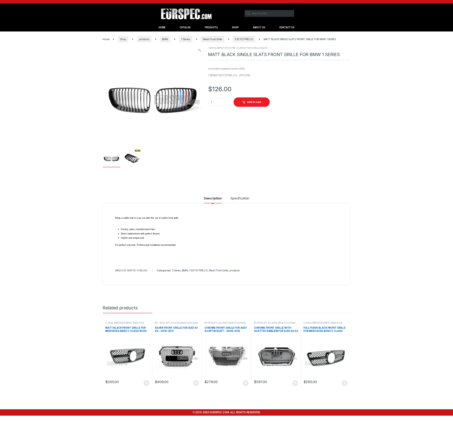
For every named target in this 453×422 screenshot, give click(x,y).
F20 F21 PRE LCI (244, 39)
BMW (165, 39)
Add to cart (254, 101)
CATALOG (185, 27)
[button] (199, 50)
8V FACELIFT (260, 322)
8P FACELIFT (210, 322)
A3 (219, 322)
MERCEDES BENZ (123, 322)
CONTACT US (287, 27)
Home (106, 39)
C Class (109, 322)
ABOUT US (259, 27)
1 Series (185, 39)
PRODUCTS (211, 27)
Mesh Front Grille (212, 39)
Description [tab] (213, 198)
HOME (162, 27)
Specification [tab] (239, 198)
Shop (123, 39)
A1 (172, 322)
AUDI (176, 322)
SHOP (235, 27)
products (144, 39)
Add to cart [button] (147, 383)
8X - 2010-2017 (162, 322)
